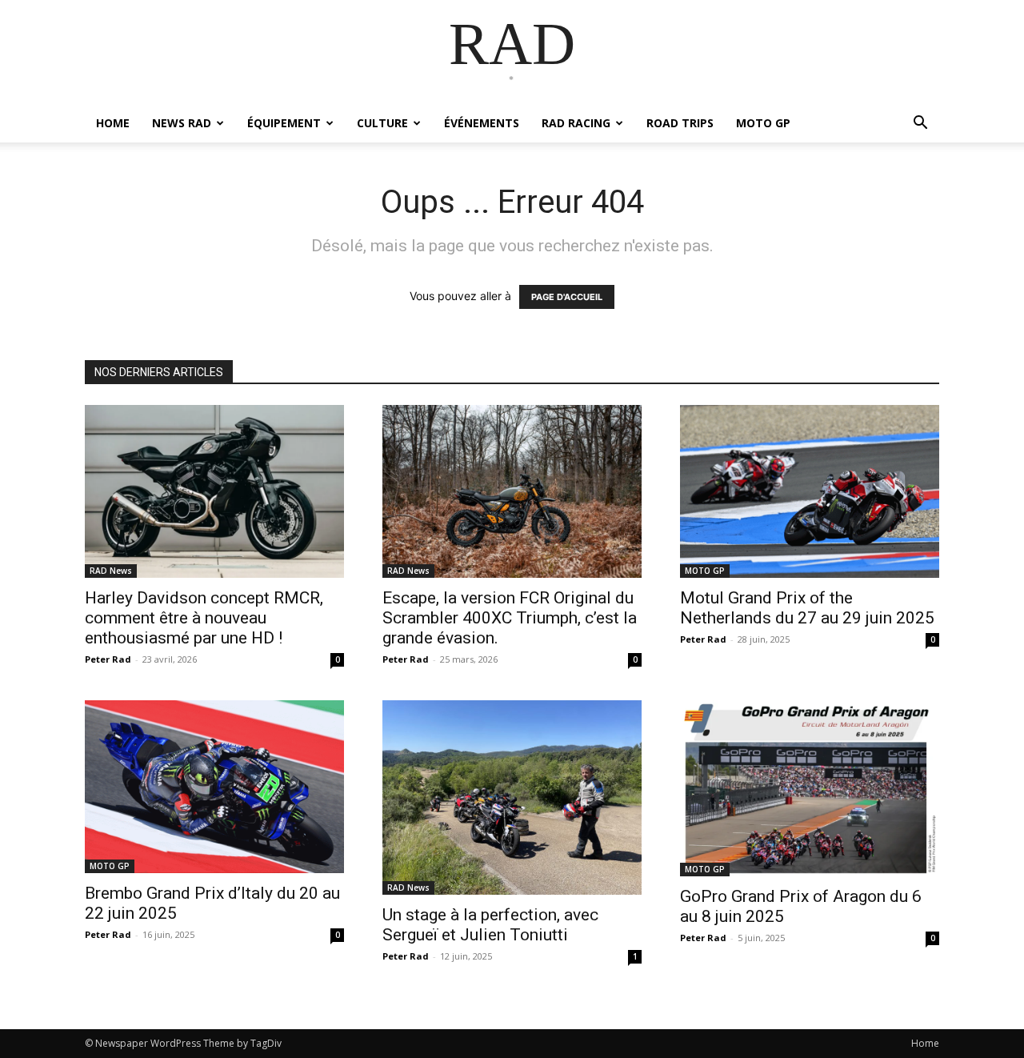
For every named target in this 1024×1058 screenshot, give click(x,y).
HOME (113, 122)
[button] (920, 124)
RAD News (111, 570)
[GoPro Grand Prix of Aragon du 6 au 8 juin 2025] (809, 788)
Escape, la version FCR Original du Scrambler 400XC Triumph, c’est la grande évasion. (509, 617)
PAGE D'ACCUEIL (566, 297)
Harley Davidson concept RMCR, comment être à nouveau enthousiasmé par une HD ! (204, 617)
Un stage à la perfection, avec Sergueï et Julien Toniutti (490, 924)
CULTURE (382, 122)
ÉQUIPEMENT (284, 122)
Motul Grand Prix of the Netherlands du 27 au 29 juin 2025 (807, 607)
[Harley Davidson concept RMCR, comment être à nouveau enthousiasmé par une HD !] (214, 491)
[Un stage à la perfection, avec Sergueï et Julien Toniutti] (512, 797)
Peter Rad (108, 659)
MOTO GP (763, 122)
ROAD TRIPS (680, 122)
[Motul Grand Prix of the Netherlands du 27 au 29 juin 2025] (809, 491)
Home (925, 1043)
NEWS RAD (181, 122)
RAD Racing (576, 122)
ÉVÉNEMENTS (481, 122)
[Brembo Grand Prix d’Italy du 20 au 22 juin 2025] (214, 786)
